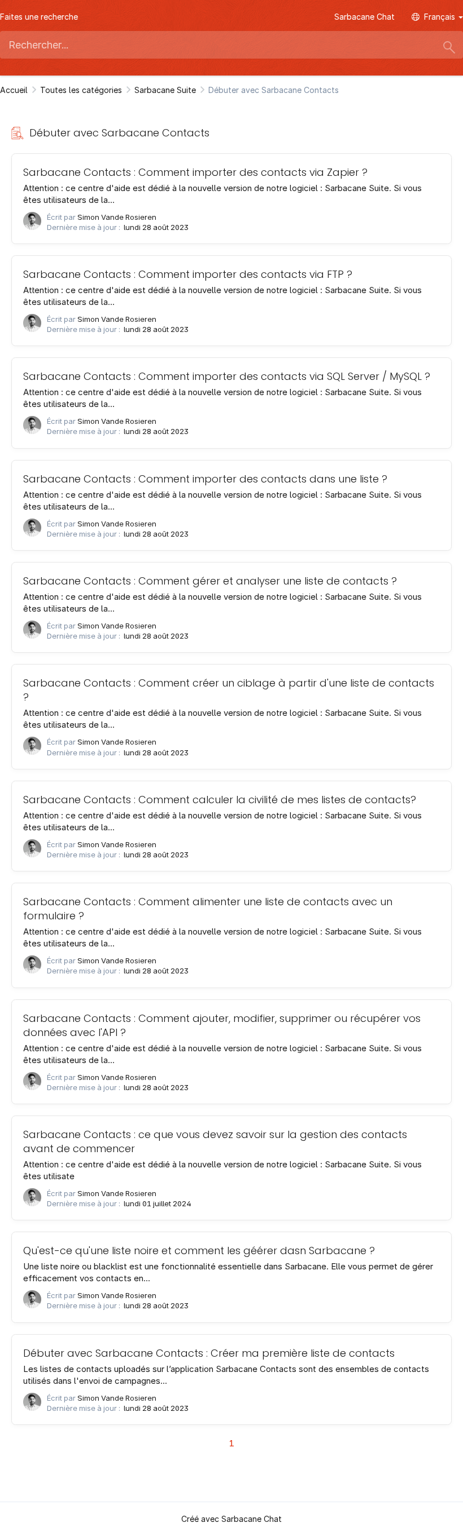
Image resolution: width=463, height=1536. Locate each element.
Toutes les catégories (81, 90)
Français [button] (440, 16)
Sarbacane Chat (364, 16)
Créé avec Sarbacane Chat (231, 1519)
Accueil (14, 90)
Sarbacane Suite (165, 90)
